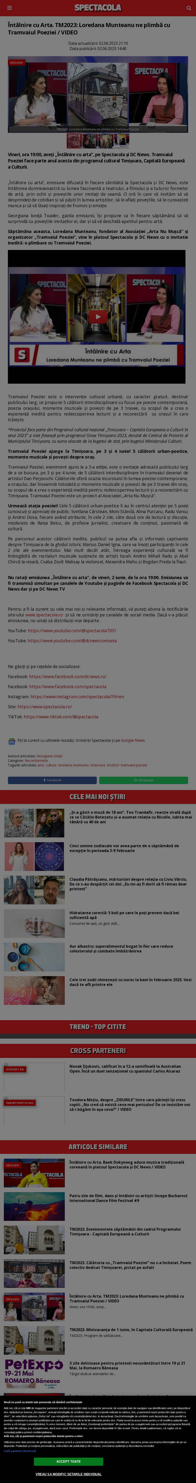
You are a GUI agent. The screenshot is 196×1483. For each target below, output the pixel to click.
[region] (98, 1439)
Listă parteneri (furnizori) (20, 1451)
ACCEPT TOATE (68, 1461)
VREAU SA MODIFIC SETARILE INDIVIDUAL (69, 1474)
